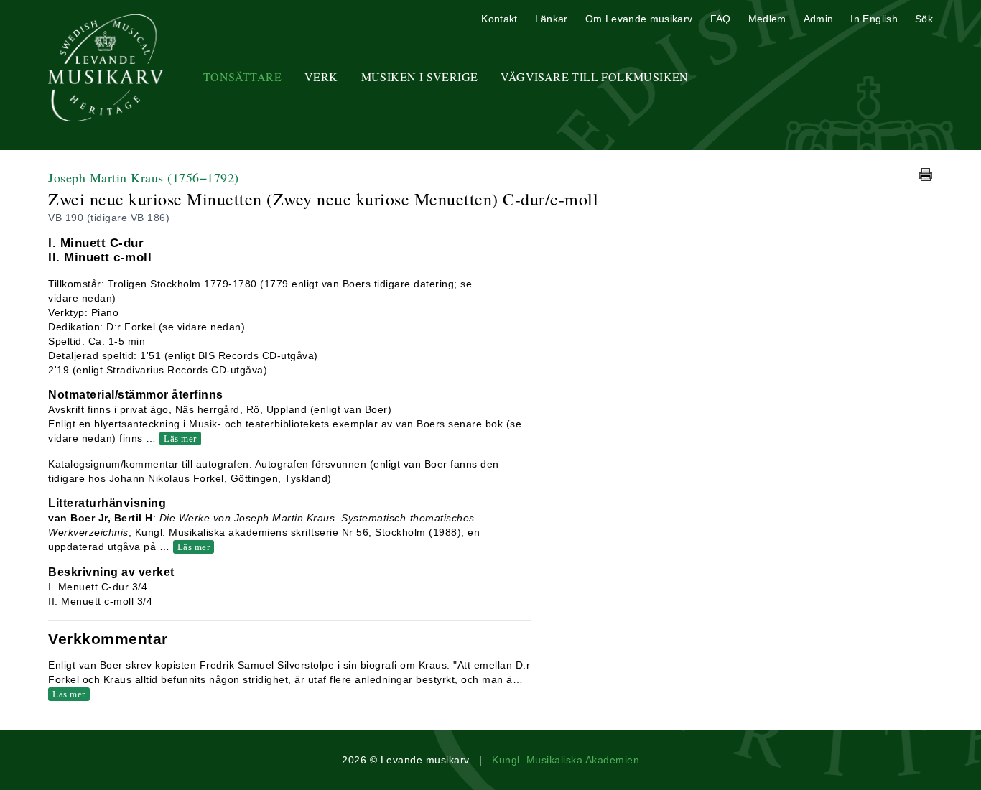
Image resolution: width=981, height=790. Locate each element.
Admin (819, 18)
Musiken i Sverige (419, 76)
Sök (924, 18)
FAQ (720, 18)
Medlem (767, 18)
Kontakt (499, 18)
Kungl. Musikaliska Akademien (565, 760)
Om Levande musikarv (639, 18)
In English (874, 18)
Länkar (551, 18)
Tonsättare (242, 76)
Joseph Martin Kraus (143, 177)
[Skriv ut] (926, 174)
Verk (321, 76)
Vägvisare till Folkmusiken (594, 76)
